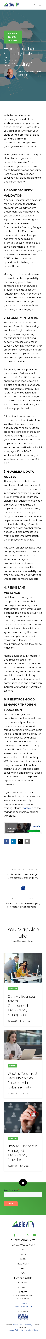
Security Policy (13, 1330)
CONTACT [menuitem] (23, 1282)
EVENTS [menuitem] (23, 1268)
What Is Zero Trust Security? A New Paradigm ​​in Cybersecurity (22, 1080)
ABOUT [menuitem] (23, 1249)
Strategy (13, 989)
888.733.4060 (23, 1304)
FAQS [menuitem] (23, 1273)
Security (12, 36)
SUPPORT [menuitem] (23, 1292)
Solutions (12, 33)
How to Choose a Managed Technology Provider (22, 1153)
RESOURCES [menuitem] (23, 1263)
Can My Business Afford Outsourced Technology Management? (22, 1005)
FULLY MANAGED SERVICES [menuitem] (23, 1240)
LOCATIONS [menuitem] (23, 1287)
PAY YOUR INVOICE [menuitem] (23, 1278)
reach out (27, 808)
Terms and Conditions (29, 1330)
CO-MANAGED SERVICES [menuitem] (23, 1244)
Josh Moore (35, 71)
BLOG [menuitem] (23, 1259)
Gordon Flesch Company (22, 1325)
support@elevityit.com (23, 1306)
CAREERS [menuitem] (23, 1254)
